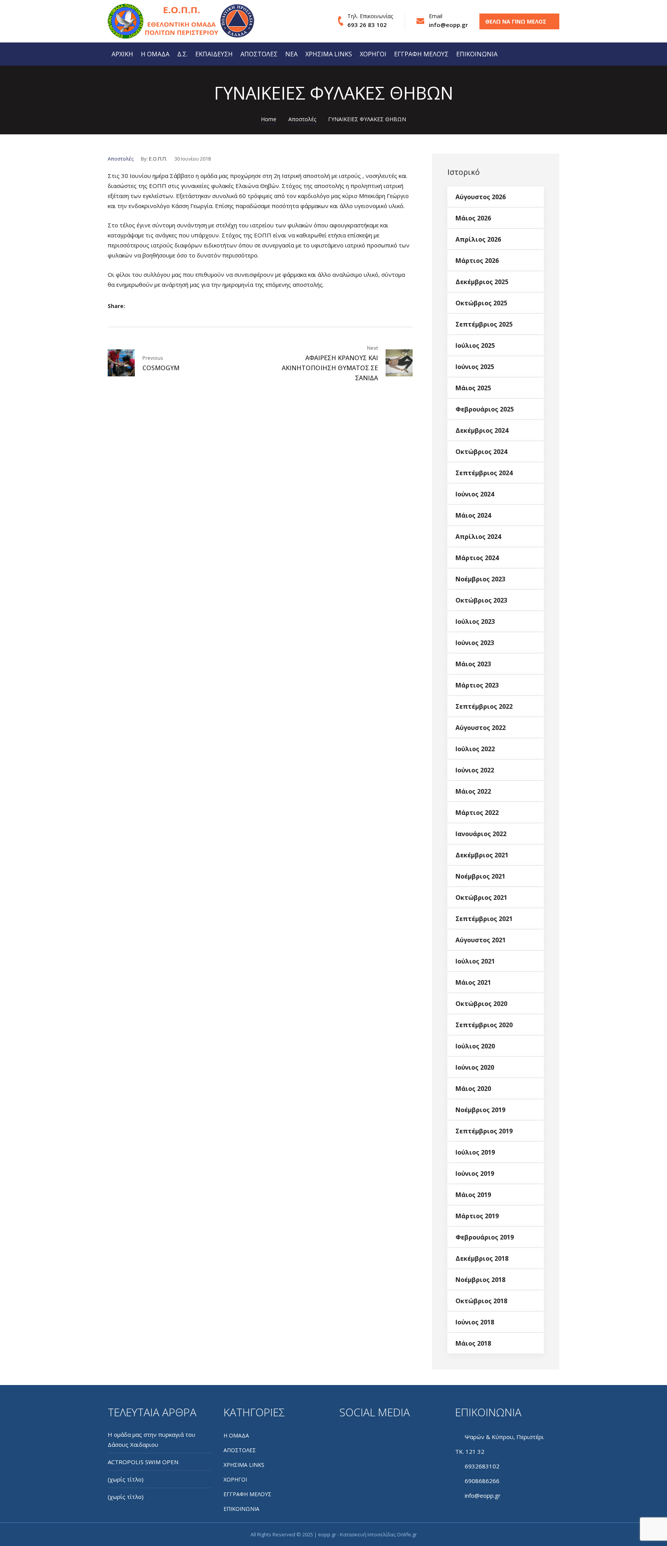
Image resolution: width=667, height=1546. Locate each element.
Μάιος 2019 (473, 1194)
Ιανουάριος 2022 (480, 834)
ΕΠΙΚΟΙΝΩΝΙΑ (477, 54)
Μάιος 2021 (473, 982)
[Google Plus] (163, 306)
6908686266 (482, 1481)
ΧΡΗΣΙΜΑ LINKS (328, 54)
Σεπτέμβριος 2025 (484, 324)
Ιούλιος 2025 (475, 345)
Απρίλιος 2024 (478, 536)
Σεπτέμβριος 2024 (484, 473)
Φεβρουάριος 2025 (484, 409)
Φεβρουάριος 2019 (484, 1237)
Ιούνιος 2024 (474, 494)
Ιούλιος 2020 (475, 1046)
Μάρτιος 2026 (477, 260)
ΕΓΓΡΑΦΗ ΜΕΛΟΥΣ (421, 54)
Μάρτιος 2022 (477, 812)
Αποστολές (302, 119)
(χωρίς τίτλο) (126, 1479)
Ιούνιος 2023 (474, 642)
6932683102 (482, 1466)
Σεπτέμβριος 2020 (484, 1025)
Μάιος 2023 (473, 664)
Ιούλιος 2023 (475, 621)
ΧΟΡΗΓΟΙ (373, 54)
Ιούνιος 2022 (474, 770)
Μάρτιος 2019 (477, 1216)
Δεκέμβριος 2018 (481, 1258)
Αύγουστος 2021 (480, 940)
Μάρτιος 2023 (477, 685)
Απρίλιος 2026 (478, 239)
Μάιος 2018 (473, 1343)
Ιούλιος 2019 (475, 1152)
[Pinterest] (176, 306)
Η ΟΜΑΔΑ (155, 54)
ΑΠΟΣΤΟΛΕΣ (259, 54)
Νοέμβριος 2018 (480, 1279)
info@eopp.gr (448, 25)
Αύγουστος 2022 (480, 727)
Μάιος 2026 (473, 218)
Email (435, 16)
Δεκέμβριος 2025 (481, 282)
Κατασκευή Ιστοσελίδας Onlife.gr (378, 1534)
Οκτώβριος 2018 (481, 1301)
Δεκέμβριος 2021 (481, 855)
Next (372, 347)
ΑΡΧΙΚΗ (122, 54)
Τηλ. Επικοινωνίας (370, 16)
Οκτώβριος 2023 (481, 600)
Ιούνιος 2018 (474, 1322)
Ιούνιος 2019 (474, 1173)
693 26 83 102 (367, 25)
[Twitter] (151, 306)
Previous (152, 357)
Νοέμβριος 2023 (480, 579)
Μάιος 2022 (473, 791)
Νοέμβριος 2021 (480, 876)
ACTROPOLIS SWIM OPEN (143, 1462)
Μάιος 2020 (473, 1088)
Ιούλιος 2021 (475, 961)
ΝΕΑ (291, 54)
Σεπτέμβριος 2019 (484, 1131)
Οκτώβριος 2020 (481, 1003)
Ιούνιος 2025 (474, 366)
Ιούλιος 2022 (475, 749)
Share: (116, 306)
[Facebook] (138, 306)
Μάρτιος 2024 (477, 558)
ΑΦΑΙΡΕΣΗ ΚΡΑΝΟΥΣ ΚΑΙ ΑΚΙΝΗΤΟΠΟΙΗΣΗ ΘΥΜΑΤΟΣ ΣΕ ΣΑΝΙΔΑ (330, 368)
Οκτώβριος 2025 (481, 303)
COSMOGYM (160, 368)
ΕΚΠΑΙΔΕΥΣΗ (214, 54)
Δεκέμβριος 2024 (481, 430)
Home (268, 119)
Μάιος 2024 (473, 515)
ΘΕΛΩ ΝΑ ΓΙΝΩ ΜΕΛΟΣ (515, 21)
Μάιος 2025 (473, 388)
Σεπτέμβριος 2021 (484, 918)
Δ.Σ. (182, 54)
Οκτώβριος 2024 (481, 451)
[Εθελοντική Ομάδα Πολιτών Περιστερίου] (154, 21)
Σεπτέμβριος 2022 (484, 706)
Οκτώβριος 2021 (481, 897)
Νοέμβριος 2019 (480, 1110)
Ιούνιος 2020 (474, 1067)
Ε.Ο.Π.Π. (158, 158)
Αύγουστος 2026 (480, 197)
